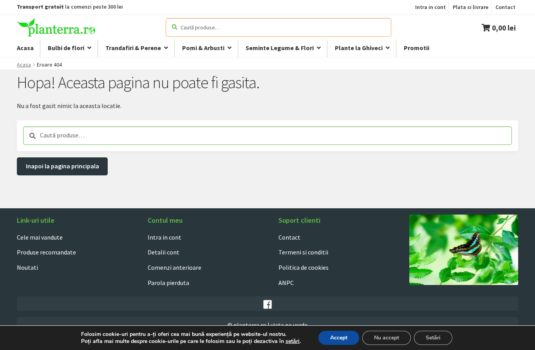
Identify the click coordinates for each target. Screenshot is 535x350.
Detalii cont (163, 252)
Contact (505, 7)
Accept (338, 337)
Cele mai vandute (40, 237)
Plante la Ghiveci (359, 48)
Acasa (25, 48)
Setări (433, 337)
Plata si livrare (470, 7)
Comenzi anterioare (174, 267)
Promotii (416, 48)
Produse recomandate (46, 252)
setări (293, 341)
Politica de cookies (303, 267)
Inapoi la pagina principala (62, 166)
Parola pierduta (168, 283)
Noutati (27, 267)
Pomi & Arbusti (203, 48)
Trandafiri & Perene (133, 48)
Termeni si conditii (303, 252)
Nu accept (386, 337)
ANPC (286, 283)
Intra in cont (430, 7)
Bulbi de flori (66, 48)
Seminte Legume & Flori (280, 48)
